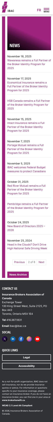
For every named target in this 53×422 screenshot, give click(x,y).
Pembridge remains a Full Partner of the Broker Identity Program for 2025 (27, 207)
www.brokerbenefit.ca (13, 400)
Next (41, 262)
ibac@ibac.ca (18, 326)
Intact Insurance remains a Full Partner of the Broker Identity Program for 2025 (26, 126)
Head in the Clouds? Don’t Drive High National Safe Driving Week (27, 246)
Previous (19, 262)
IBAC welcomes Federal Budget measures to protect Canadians (26, 169)
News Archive (18, 274)
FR (39, 10)
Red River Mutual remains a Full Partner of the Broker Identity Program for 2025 (26, 189)
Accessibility (26, 366)
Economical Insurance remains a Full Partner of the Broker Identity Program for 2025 (27, 86)
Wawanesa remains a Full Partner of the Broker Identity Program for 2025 (29, 64)
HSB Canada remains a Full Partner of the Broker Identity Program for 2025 (28, 104)
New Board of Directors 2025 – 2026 (26, 228)
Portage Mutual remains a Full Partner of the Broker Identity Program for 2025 (25, 149)
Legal (26, 357)
